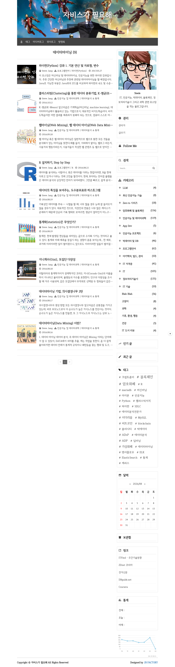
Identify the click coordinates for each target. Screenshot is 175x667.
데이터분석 (141, 435)
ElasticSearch (129, 457)
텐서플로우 (128, 452)
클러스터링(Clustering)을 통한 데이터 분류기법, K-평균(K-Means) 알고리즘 (85, 93)
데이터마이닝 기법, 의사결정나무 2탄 (61, 291)
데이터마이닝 (145, 446)
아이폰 (125, 395)
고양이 (139, 301)
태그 (28, 41)
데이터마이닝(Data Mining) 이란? (60, 323)
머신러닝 (142, 390)
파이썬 (125, 406)
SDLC (138, 406)
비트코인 (127, 423)
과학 (139, 308)
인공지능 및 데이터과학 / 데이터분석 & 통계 (78, 98)
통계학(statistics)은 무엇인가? (57, 222)
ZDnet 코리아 (125, 565)
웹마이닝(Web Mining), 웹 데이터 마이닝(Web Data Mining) (77, 125)
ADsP (125, 435)
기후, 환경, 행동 (139, 315)
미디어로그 (38, 41)
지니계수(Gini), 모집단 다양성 (57, 259)
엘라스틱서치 (143, 401)
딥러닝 (137, 440)
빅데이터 (142, 429)
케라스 (125, 463)
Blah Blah (139, 293)
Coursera (123, 586)
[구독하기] (170, 333)
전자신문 (123, 572)
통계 (145, 457)
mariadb (127, 390)
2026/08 (137, 483)
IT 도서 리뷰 (139, 330)
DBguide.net (125, 579)
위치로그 (51, 41)
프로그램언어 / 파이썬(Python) (72, 70)
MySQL (142, 417)
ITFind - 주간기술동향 (130, 557)
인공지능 (140, 395)
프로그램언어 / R (65, 167)
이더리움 (127, 417)
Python (126, 401)
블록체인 (146, 377)
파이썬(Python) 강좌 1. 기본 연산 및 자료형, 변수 (69, 65)
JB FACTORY (151, 662)
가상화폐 (127, 446)
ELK (142, 452)
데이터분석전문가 (132, 411)
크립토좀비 (128, 377)
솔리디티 (127, 429)
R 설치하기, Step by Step (54, 162)
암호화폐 (129, 384)
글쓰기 (122, 132)
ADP (125, 440)
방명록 (61, 41)
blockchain (144, 423)
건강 (139, 323)
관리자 (122, 125)
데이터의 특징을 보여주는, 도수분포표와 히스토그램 (69, 190)
